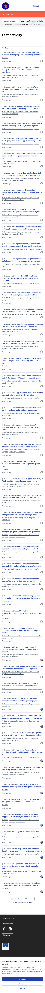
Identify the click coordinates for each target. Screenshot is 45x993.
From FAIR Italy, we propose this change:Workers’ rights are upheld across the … (21, 579)
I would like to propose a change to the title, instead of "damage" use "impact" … (22, 310)
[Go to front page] (17, 6)
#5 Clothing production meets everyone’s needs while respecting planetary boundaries (20, 451)
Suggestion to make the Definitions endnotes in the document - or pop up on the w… (22, 630)
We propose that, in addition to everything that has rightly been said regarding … (22, 245)
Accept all (22, 979)
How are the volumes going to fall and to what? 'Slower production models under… (22, 734)
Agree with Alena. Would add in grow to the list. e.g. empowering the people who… (20, 865)
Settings (22, 988)
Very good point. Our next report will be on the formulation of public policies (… (21, 445)
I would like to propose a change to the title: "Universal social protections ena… (22, 342)
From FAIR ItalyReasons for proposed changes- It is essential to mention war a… (22, 613)
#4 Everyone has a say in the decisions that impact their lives (21, 265)
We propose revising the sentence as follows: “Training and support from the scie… (22, 260)
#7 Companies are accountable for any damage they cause (22, 249)
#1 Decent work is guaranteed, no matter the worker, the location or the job (21, 162)
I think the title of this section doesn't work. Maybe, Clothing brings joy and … (21, 699)
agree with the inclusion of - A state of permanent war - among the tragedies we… (21, 463)
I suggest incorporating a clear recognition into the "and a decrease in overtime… (20, 69)
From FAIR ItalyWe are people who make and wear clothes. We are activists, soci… (22, 597)
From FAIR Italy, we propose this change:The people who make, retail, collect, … (21, 547)
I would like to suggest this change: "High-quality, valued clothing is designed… (22, 480)
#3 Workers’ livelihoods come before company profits (20, 129)
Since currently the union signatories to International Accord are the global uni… (22, 192)
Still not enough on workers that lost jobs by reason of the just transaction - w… (21, 227)
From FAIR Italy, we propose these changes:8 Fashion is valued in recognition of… (22, 513)
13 (26, 899)
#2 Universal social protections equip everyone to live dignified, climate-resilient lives (20, 179)
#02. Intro (5, 58)
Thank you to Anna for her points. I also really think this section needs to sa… (22, 768)
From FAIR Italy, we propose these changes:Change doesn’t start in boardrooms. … (22, 496)
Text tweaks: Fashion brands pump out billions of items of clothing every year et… (22, 884)
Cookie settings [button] (7, 923)
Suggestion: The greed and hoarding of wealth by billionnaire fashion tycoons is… (22, 752)
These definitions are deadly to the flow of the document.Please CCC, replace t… (22, 667)
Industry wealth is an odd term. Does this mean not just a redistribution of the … (22, 849)
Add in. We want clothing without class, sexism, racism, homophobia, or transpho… (22, 716)
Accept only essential (22, 984)
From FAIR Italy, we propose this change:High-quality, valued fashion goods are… (22, 530)
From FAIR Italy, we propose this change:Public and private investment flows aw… (22, 564)
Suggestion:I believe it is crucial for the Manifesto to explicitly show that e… (22, 394)
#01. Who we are (7, 601)
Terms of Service (8, 918)
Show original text (10, 21)
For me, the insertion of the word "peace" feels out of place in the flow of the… (21, 293)
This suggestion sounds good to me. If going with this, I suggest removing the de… (22, 139)
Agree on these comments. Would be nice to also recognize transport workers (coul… (22, 155)
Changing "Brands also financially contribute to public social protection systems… (22, 174)
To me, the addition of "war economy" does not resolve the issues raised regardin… (20, 278)
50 (30, 902)
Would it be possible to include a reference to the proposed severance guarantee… (22, 53)
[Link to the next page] (31, 898)
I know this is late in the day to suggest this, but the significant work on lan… (21, 815)
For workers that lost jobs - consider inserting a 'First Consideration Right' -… (22, 210)
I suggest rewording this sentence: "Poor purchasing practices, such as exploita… (22, 124)
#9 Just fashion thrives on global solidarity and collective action (21, 299)
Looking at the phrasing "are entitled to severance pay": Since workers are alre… (20, 89)
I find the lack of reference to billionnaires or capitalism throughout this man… (22, 785)
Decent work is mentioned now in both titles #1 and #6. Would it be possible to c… (21, 376)
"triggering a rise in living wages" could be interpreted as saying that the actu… (21, 107)
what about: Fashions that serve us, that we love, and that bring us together (21, 409)
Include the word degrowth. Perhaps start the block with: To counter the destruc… (20, 649)
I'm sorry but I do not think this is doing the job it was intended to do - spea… (21, 800)
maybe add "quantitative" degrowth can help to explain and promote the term (21, 427)
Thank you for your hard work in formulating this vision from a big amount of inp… (21, 360)
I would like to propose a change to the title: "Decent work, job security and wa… (22, 325)
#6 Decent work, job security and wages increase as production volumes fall (20, 76)
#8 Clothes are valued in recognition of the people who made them (21, 414)
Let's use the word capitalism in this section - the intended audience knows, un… (21, 684)
